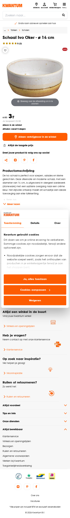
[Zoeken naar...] (63, 15)
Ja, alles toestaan (35, 279)
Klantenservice (14, 349)
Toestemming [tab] (12, 223)
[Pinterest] (24, 160)
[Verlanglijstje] (5, 50)
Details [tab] (35, 223)
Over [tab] (57, 223)
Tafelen (14, 30)
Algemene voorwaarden (16, 455)
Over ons (35, 495)
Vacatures (35, 501)
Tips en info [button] (9, 413)
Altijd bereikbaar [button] (13, 429)
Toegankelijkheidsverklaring (17, 465)
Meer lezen (13, 204)
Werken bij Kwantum (14, 460)
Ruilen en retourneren (18, 396)
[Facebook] (33, 160)
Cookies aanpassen (33, 289)
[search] (35, 15)
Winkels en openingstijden (21, 326)
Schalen (25, 30)
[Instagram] (15, 160)
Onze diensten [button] (11, 421)
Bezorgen (8, 446)
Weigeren (35, 300)
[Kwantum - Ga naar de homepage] (12, 5)
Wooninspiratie (14, 373)
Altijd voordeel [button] (11, 405)
